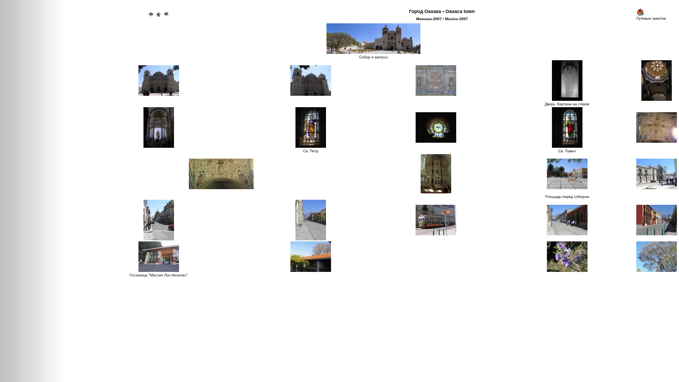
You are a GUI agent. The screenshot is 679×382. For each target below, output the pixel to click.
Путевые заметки (651, 18)
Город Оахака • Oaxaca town (442, 11)
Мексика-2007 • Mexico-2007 (442, 19)
